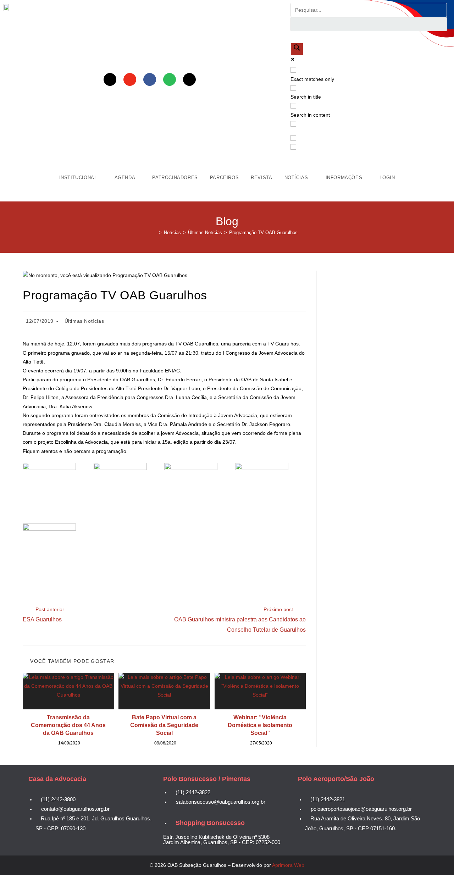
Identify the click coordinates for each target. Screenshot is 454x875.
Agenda (126, 177)
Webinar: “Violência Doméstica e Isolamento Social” (260, 725)
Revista (261, 177)
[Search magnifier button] (296, 49)
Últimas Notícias (84, 321)
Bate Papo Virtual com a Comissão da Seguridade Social (164, 725)
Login (387, 177)
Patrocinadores (175, 177)
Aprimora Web (288, 865)
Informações (345, 177)
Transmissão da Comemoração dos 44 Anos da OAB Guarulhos (68, 725)
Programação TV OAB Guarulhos (263, 232)
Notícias (297, 177)
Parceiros (224, 177)
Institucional (79, 177)
